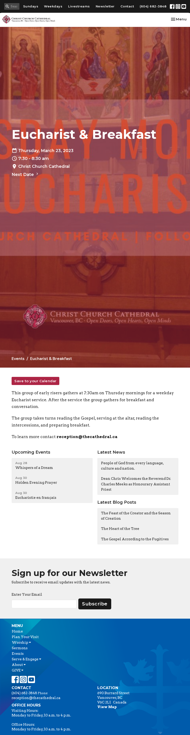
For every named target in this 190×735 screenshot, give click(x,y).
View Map (107, 707)
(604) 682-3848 (153, 6)
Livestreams (79, 6)
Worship (20, 642)
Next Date (23, 174)
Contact (127, 6)
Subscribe (95, 604)
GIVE (16, 670)
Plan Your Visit (25, 637)
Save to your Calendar (35, 381)
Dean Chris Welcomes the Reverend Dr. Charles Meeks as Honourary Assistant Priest (136, 484)
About (18, 665)
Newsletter (105, 6)
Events (18, 358)
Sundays (30, 6)
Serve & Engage (25, 659)
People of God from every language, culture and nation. (132, 466)
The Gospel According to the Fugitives (135, 539)
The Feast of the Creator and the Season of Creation (136, 516)
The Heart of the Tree (120, 529)
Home (17, 631)
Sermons (20, 648)
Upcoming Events (31, 452)
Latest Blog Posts (116, 502)
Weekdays (53, 6)
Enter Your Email (27, 594)
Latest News (111, 452)
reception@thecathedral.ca (87, 436)
